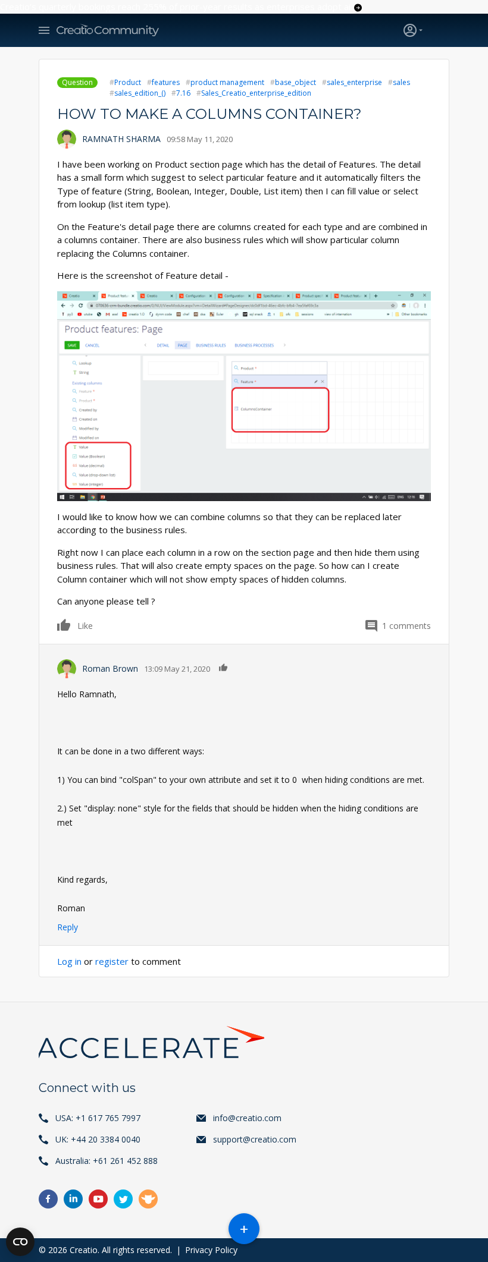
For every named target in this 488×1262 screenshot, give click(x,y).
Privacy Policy (211, 1249)
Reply (67, 927)
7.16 (183, 93)
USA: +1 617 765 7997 (97, 1117)
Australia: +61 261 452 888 (106, 1160)
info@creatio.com (247, 1117)
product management (227, 82)
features (166, 82)
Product (127, 82)
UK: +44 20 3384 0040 (97, 1139)
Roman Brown (110, 668)
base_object (295, 82)
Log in (69, 961)
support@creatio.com (254, 1139)
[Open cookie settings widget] (20, 1242)
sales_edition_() (139, 93)
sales (401, 82)
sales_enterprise (354, 82)
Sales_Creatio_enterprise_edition (256, 93)
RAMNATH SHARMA (121, 138)
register (112, 961)
